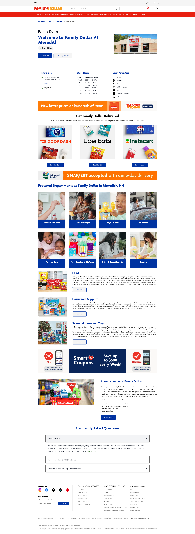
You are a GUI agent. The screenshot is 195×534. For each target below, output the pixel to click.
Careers (106, 492)
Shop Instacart (139, 165)
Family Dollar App (83, 492)
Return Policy (134, 495)
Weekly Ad (45, 55)
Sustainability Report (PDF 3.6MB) (113, 510)
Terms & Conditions (96, 518)
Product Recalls (134, 507)
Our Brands (142, 14)
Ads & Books (127, 14)
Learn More (79, 290)
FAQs (131, 489)
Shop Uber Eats (97, 165)
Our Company (108, 489)
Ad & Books (81, 489)
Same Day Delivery (63, 55)
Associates (107, 501)
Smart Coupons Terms (136, 501)
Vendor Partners (108, 504)
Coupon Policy (134, 492)
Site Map (105, 518)
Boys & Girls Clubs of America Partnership (115, 507)
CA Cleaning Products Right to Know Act (119, 518)
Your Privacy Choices (72, 518)
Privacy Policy (62, 518)
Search (63, 503)
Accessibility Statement (84, 518)
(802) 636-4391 (48, 88)
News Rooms (108, 498)
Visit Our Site (108, 417)
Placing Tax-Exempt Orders (137, 498)
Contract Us (133, 504)
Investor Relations (109, 495)
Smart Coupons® (82, 495)
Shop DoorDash (55, 165)
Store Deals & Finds (83, 501)
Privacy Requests (135, 510)
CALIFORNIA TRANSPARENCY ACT (140, 518)
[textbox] (129, 399)
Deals (135, 14)
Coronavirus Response (84, 504)
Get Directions (48, 84)
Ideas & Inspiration (83, 498)
